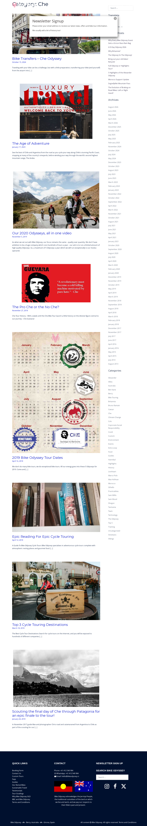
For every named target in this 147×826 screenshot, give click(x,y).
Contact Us (118, 5)
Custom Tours (17, 776)
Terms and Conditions (21, 802)
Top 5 (110, 523)
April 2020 (112, 261)
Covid (110, 432)
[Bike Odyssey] (24, 5)
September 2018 (115, 304)
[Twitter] (123, 787)
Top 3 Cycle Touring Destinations (40, 625)
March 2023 (113, 182)
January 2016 (113, 348)
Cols (110, 421)
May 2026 (112, 115)
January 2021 (113, 241)
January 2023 (113, 190)
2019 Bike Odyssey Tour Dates (37, 457)
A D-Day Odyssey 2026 (117, 47)
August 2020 (113, 253)
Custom (111, 436)
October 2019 (113, 285)
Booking (129, 5)
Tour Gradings (18, 793)
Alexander (112, 378)
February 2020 (114, 269)
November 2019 (114, 281)
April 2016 (112, 344)
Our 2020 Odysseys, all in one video (41, 233)
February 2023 (114, 186)
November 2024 (114, 146)
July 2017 (111, 336)
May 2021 (112, 233)
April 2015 (112, 356)
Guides (111, 456)
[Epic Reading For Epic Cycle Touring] (56, 507)
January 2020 (113, 273)
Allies (110, 382)
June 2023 (112, 178)
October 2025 (113, 131)
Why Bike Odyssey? (90, 5)
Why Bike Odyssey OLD (21, 796)
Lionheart (112, 471)
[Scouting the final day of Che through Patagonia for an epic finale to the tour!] (56, 678)
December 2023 (114, 162)
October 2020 (113, 245)
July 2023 (111, 174)
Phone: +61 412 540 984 (63, 770)
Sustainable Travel (19, 788)
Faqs (14, 779)
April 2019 (112, 293)
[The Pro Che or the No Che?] (56, 283)
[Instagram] (107, 787)
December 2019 (114, 277)
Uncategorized (114, 531)
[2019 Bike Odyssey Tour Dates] (56, 392)
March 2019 (113, 297)
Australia (111, 386)
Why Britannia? (114, 51)
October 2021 (113, 218)
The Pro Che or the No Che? (35, 307)
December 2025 (114, 127)
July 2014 (111, 360)
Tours (73, 5)
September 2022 (115, 202)
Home (65, 5)
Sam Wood (112, 499)
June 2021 (112, 229)
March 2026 (113, 123)
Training (111, 527)
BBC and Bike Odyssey (21, 799)
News (107, 5)
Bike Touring (113, 397)
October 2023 (113, 166)
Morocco (111, 483)
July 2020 (111, 257)
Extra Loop (112, 448)
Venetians (112, 535)
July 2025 (111, 135)
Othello (111, 487)
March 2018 (113, 316)
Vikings (111, 539)
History (111, 467)
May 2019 (112, 289)
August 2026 (113, 107)
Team (110, 511)
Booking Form (17, 770)
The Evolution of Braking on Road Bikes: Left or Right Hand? (119, 90)
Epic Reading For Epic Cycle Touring (43, 536)
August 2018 (113, 308)
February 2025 (114, 142)
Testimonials (17, 790)
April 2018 (112, 312)
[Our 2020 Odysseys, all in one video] (56, 200)
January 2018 (113, 324)
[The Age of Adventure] (56, 111)
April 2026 (112, 119)
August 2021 (113, 222)
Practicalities (113, 491)
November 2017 (114, 332)
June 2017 (112, 340)
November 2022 (114, 194)
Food (110, 452)
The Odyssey (113, 519)
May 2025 (112, 138)
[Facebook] (115, 787)
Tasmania (112, 507)
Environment (113, 440)
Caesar (111, 409)
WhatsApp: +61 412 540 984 (67, 773)
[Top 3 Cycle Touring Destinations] (56, 590)
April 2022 (112, 206)
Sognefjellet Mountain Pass (119, 83)
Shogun (111, 503)
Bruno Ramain (114, 405)
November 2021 (114, 214)
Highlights (112, 463)
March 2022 (113, 210)
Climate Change (114, 417)
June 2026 (112, 111)
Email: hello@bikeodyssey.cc (67, 776)
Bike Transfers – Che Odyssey (37, 58)
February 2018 (114, 320)
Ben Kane (112, 390)
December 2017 (114, 328)
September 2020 (115, 249)
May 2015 (112, 352)
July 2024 (111, 154)
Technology (112, 515)
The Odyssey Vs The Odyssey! (120, 55)
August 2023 (113, 170)
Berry (110, 393)
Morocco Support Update (118, 79)
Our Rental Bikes (19, 785)
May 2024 (112, 158)
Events (111, 444)
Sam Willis (112, 495)
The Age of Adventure (30, 143)
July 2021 (111, 225)
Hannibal (112, 459)
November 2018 (114, 300)
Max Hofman (113, 479)
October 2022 (113, 198)
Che (109, 413)
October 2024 (113, 150)
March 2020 (113, 265)
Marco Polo (113, 475)
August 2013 (113, 364)
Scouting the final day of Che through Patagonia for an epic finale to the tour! (56, 713)
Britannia (112, 401)
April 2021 (112, 237)
